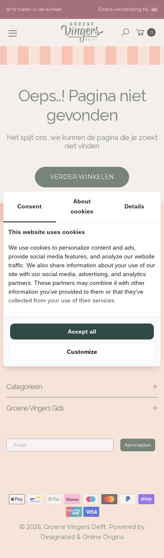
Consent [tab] (29, 206)
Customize (82, 351)
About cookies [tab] (82, 206)
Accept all (82, 331)
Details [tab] (134, 206)
